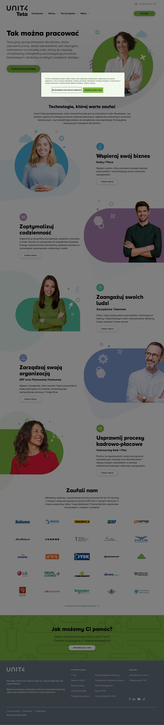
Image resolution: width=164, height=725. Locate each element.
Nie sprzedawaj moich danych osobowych (66, 90)
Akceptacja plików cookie (93, 90)
